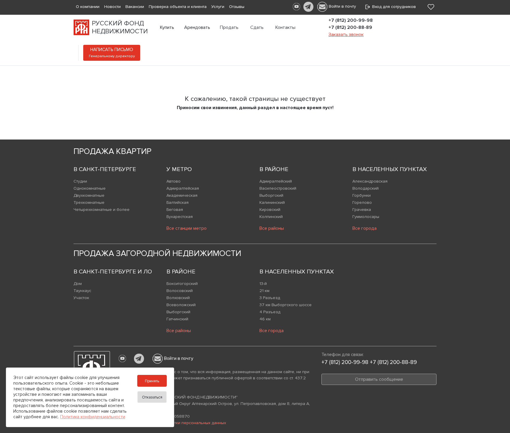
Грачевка (361, 209)
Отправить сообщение (379, 379)
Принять (152, 381)
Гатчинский (177, 319)
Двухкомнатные (88, 195)
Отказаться (152, 397)
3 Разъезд (269, 297)
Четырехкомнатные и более (101, 209)
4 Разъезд (269, 311)
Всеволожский (181, 304)
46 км (265, 319)
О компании (87, 6)
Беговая (174, 209)
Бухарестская (179, 216)
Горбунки (361, 195)
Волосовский (179, 290)
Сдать (257, 27)
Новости (112, 6)
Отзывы (236, 6)
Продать (229, 27)
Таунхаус (82, 290)
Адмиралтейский (275, 181)
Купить (167, 27)
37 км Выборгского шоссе (285, 304)
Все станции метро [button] (186, 228)
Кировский (269, 209)
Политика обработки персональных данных (182, 422)
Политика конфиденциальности (92, 416)
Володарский (365, 188)
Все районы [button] (271, 228)
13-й (263, 283)
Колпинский (271, 216)
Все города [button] (364, 228)
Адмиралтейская (182, 188)
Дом (77, 283)
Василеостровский (277, 188)
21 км (264, 290)
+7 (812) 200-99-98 (350, 20)
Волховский (178, 297)
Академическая (181, 195)
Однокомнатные (89, 188)
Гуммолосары (365, 216)
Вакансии (134, 6)
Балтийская (177, 202)
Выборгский (271, 195)
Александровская (370, 181)
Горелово (362, 202)
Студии (80, 181)
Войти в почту (342, 6)
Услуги (217, 6)
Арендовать (197, 27)
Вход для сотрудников (393, 6)
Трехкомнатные (88, 202)
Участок (81, 297)
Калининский (272, 202)
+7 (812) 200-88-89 (350, 27)
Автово (173, 181)
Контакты (285, 27)
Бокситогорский (182, 283)
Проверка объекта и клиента (178, 6)
